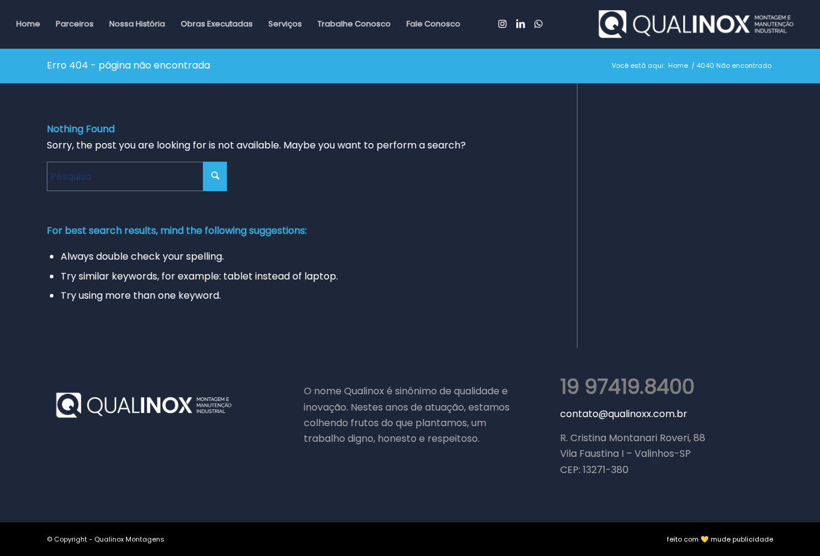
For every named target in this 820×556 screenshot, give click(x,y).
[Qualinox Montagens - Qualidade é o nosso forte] (695, 24)
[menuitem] (28, 24)
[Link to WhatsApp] (538, 23)
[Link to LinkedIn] (520, 23)
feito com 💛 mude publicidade (720, 539)
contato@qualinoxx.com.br (623, 414)
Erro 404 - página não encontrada (128, 65)
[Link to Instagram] (502, 23)
